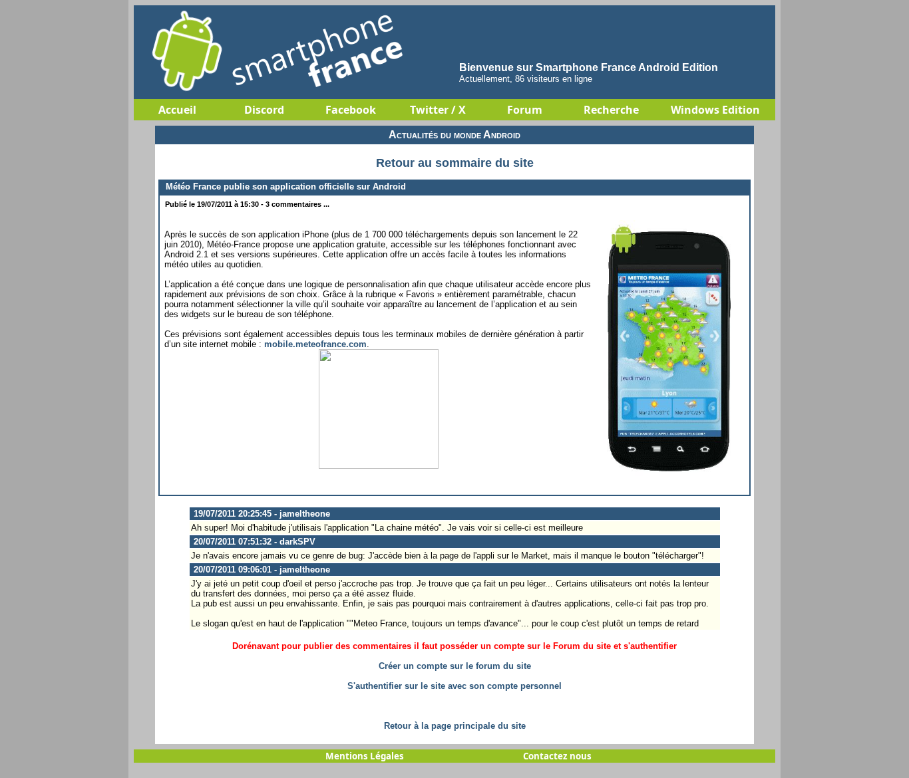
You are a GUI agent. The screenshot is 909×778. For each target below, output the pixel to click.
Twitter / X (438, 109)
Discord (264, 109)
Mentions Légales (364, 756)
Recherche (611, 109)
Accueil (177, 109)
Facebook (350, 109)
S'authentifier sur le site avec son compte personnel (454, 686)
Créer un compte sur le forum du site (455, 666)
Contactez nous (557, 756)
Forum (524, 109)
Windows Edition (715, 109)
